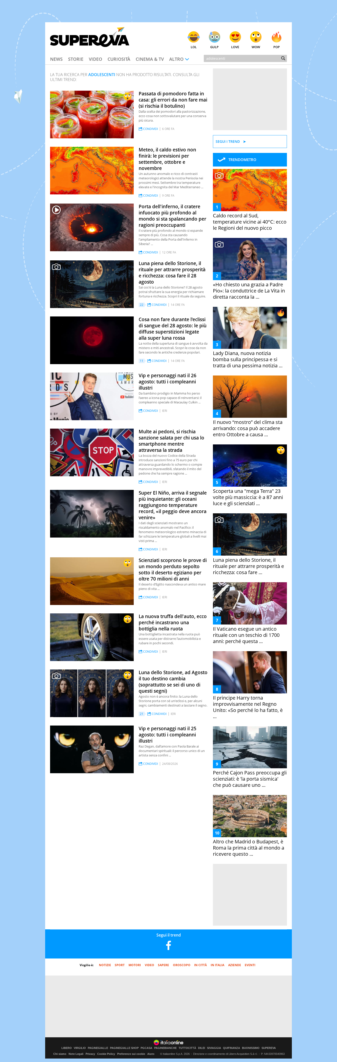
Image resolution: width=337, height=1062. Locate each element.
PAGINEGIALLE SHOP (124, 1048)
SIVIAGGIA (214, 1048)
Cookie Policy (106, 1053)
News (56, 59)
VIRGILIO (80, 1048)
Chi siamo (59, 1053)
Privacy (90, 1053)
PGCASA (146, 1048)
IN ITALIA (217, 965)
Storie (75, 59)
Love (235, 47)
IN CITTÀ (200, 965)
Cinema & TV (150, 59)
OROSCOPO (181, 965)
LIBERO (66, 1048)
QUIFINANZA (231, 1048)
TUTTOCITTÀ (187, 1048)
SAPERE (163, 965)
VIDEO (149, 965)
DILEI (201, 1048)
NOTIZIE (105, 965)
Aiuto (150, 1053)
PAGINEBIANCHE (165, 1048)
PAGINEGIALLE (98, 1048)
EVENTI (250, 965)
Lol (194, 47)
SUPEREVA (269, 1048)
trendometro (242, 159)
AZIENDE (234, 965)
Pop (276, 47)
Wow (256, 47)
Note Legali (76, 1053)
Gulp (214, 47)
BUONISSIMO (251, 1048)
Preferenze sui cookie (131, 1053)
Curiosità (119, 59)
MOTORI (135, 965)
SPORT (120, 965)
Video (95, 59)
